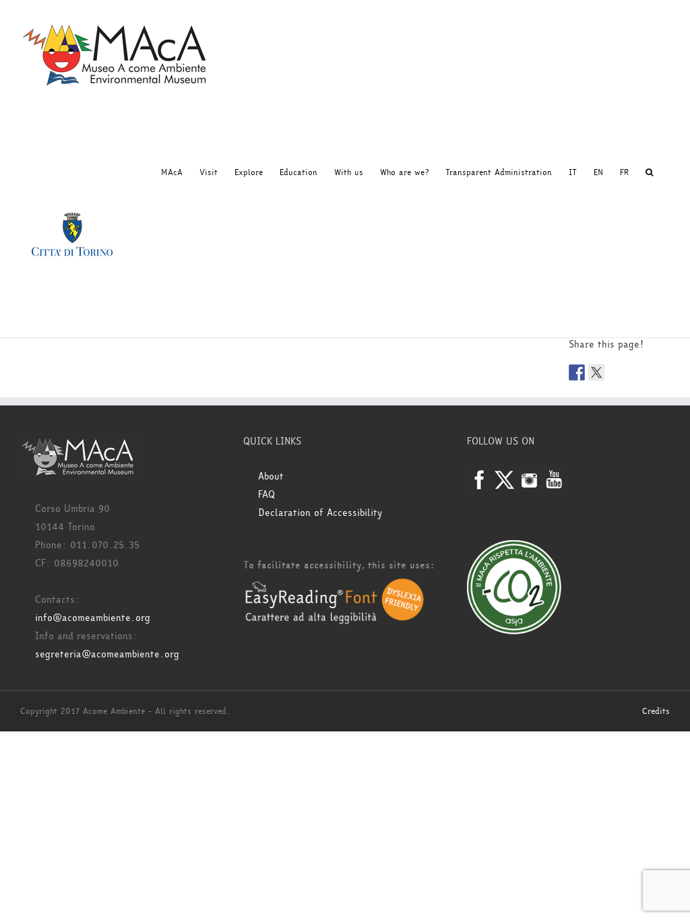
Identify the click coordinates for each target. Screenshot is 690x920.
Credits (656, 711)
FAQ (266, 495)
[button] (649, 172)
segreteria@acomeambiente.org (107, 654)
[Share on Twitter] (596, 372)
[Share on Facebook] (577, 372)
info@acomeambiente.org (92, 618)
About (271, 476)
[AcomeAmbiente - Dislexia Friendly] (334, 586)
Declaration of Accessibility (320, 513)
